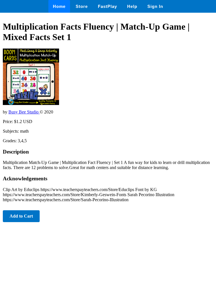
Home (59, 6)
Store (82, 6)
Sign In (155, 6)
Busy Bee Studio (24, 112)
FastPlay (107, 6)
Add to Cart (21, 216)
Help (132, 6)
